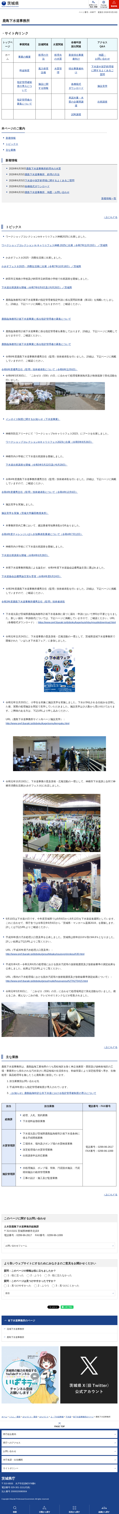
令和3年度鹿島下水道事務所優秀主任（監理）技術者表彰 (33, 601)
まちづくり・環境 (29, 1417)
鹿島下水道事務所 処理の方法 (42, 174)
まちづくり (43, 1417)
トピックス (12, 144)
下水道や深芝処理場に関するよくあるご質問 (102, 70)
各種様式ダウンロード (37, 186)
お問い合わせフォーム (16, 1245)
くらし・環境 (14, 1417)
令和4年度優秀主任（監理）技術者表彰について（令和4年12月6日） (40, 492)
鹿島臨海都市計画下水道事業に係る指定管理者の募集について (36, 319)
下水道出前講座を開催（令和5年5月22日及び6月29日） (37, 464)
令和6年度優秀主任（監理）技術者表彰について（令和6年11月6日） (40, 369)
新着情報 (11, 138)
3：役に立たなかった (60, 1275)
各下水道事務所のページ (21, 1320)
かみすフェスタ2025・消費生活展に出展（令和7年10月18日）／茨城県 (41, 266)
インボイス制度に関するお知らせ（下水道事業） (33, 419)
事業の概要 (24, 56)
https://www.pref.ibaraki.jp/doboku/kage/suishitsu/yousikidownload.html (77, 622)
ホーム (4, 1417)
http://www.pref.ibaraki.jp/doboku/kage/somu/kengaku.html (37, 723)
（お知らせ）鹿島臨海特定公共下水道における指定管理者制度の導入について (52, 1093)
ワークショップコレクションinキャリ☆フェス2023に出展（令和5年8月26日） (49, 442)
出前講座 (102, 101)
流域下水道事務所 (15, 1329)
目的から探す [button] (74, 1512)
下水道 (68, 1417)
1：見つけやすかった (19, 1285)
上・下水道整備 (57, 1417)
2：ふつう (36, 1275)
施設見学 (102, 86)
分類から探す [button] (44, 1512)
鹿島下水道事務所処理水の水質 (43, 168)
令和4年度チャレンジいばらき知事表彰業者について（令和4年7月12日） (42, 534)
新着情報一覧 (108, 198)
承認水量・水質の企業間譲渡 (76, 101)
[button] (104, 4)
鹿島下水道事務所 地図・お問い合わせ (47, 192)
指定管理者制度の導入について (24, 86)
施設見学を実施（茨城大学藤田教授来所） (25, 513)
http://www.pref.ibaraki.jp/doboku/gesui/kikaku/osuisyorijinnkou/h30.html (45, 954)
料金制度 (24, 70)
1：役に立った (16, 1275)
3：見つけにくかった (67, 1285)
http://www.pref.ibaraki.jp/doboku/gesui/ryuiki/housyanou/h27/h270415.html (47, 981)
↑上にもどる (110, 217)
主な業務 (11, 150)
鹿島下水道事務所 (15, 1337)
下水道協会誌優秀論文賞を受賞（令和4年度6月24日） (32, 576)
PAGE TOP (59, 1426)
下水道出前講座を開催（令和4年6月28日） (25, 555)
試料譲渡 (76, 114)
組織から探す (104, 1512)
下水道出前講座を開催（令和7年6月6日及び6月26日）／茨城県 (37, 287)
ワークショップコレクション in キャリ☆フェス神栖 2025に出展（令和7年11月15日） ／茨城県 (55, 245)
